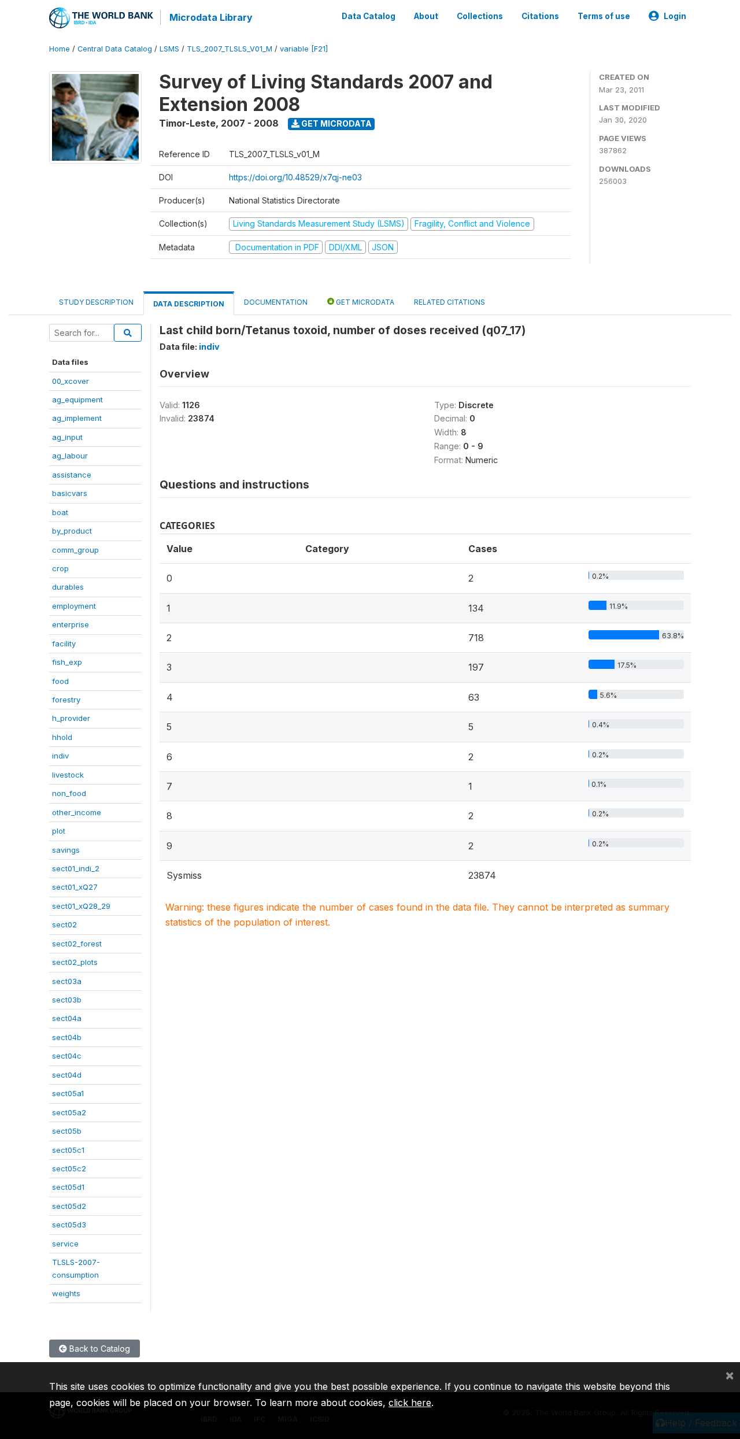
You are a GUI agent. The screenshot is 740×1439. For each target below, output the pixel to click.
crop (60, 568)
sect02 (64, 924)
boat (60, 512)
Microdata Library (211, 17)
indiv (60, 755)
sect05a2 (69, 1112)
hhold (62, 737)
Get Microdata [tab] (364, 302)
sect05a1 (68, 1093)
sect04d (67, 1074)
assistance (71, 474)
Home (59, 49)
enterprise (70, 624)
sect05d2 (69, 1206)
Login (675, 16)
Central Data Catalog (114, 49)
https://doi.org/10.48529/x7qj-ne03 (295, 177)
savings (66, 849)
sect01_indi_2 (75, 868)
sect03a (67, 981)
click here (409, 1402)
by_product (72, 530)
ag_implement (77, 418)
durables (68, 586)
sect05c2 (69, 1168)
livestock (68, 774)
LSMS (169, 49)
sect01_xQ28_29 (81, 906)
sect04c (67, 1055)
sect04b (67, 1037)
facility (64, 643)
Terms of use (604, 16)
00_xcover (70, 381)
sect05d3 (69, 1224)
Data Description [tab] (188, 303)
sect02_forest (77, 943)
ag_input (67, 437)
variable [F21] (304, 49)
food (60, 681)
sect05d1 (68, 1187)
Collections (480, 16)
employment (74, 606)
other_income (76, 812)
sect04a (67, 1018)
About (426, 16)
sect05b (67, 1130)
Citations (540, 16)
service (65, 1243)
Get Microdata (335, 123)
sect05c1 (68, 1150)
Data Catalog (368, 16)
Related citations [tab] (449, 302)
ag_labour (70, 455)
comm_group (75, 549)
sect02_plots (75, 962)
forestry (66, 699)
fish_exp (67, 662)
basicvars (69, 493)
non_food (69, 793)
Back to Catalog (98, 1348)
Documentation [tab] (276, 302)
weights (66, 1293)
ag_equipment (77, 399)
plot (58, 830)
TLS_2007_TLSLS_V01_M (229, 49)
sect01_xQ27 (75, 886)
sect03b (67, 999)
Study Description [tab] (96, 302)
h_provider (71, 718)
